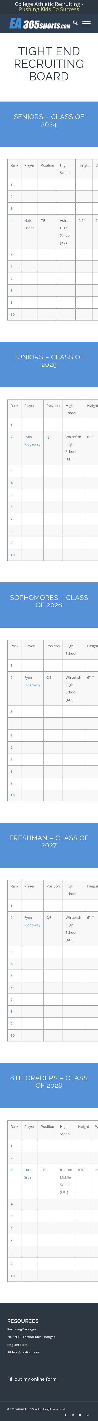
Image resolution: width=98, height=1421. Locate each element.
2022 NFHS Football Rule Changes (31, 1337)
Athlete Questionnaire (23, 1352)
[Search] (73, 23)
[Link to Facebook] (65, 1415)
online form (44, 1379)
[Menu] (84, 23)
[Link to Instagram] (87, 1415)
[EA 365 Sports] (40, 23)
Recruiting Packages (21, 1329)
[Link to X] (72, 1415)
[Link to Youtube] (79, 1415)
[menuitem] (73, 23)
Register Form (17, 1344)
